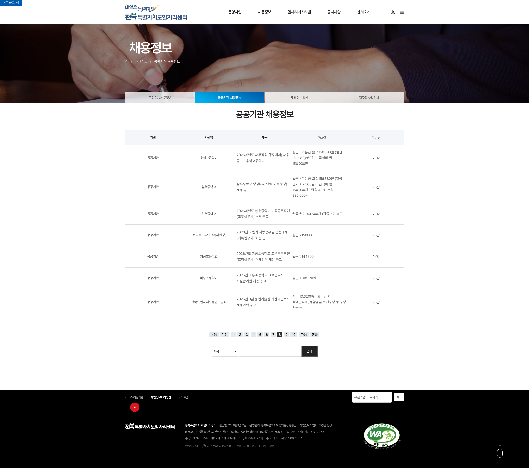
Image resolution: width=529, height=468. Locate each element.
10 (293, 335)
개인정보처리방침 (161, 397)
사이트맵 (183, 397)
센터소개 (363, 12)
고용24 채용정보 (160, 98)
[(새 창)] (382, 436)
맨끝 (315, 335)
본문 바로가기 (11, 2)
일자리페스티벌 (299, 12)
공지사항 (334, 12)
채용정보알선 (299, 98)
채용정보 (264, 12)
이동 (398, 397)
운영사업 (234, 12)
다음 (304, 335)
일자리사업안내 (369, 98)
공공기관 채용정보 (230, 96)
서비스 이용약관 (134, 397)
